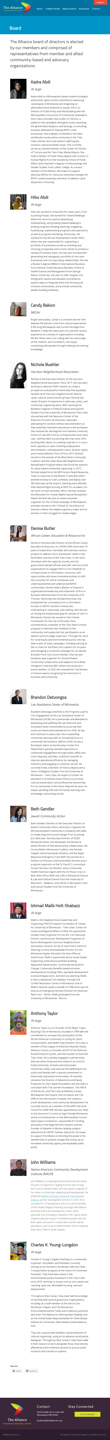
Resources (84, 9)
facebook (70, 1414)
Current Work (53, 9)
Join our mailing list (87, 1414)
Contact (96, 9)
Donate (100, 2)
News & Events (69, 9)
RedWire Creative (99, 1435)
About (40, 9)
